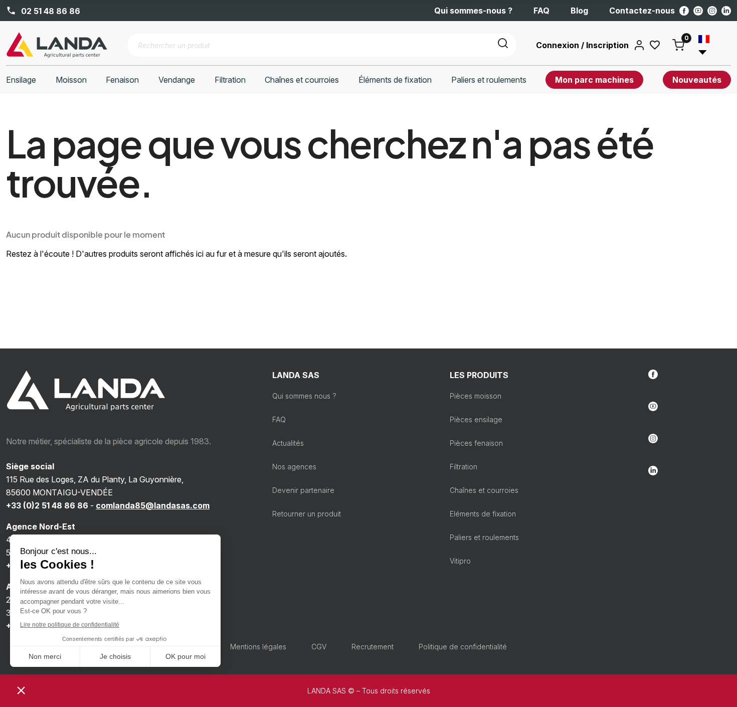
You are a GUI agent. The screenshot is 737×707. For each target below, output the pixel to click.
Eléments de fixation (483, 513)
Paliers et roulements (484, 537)
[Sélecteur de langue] (708, 45)
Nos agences (294, 466)
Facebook (684, 11)
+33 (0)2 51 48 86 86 (47, 505)
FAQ (541, 10)
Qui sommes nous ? (304, 396)
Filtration (463, 466)
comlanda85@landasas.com (153, 505)
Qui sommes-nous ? (473, 10)
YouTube (698, 11)
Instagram (712, 11)
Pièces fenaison (476, 443)
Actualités (288, 443)
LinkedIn (726, 11)
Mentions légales (258, 646)
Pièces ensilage (476, 419)
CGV (318, 646)
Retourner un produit (306, 513)
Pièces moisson (475, 396)
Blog (579, 10)
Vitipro (460, 561)
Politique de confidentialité (463, 646)
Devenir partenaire (303, 490)
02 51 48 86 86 (49, 11)
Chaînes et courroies (484, 490)
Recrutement (372, 646)
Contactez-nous (642, 10)
